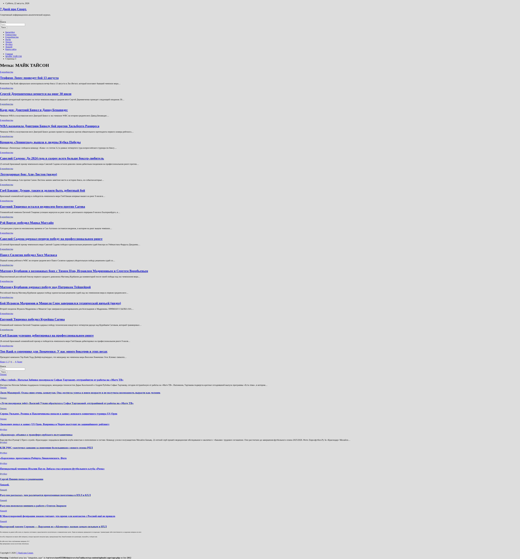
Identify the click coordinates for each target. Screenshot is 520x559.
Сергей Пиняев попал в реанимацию (21, 479)
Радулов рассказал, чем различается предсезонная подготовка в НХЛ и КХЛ (45, 495)
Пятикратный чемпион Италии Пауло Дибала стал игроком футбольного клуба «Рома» (52, 468)
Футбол (8, 44)
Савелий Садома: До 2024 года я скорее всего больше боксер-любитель (52, 158)
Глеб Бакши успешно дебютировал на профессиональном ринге (47, 335)
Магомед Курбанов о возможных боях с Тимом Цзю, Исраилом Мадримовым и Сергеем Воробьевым (74, 271)
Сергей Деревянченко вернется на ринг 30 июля (35, 94)
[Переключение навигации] (1, 20)
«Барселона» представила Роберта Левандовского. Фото (33, 458)
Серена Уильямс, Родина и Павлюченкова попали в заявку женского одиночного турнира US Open (58, 413)
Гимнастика (10, 34)
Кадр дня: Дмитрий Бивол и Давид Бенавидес (34, 110)
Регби (8, 39)
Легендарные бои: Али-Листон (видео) (28, 174)
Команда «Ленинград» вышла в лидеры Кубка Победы (40, 142)
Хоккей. (4, 484)
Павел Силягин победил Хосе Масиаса (28, 255)
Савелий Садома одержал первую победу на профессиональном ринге (51, 239)
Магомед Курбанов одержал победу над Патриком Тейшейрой (45, 287)
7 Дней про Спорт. (13, 9)
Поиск (3, 22)
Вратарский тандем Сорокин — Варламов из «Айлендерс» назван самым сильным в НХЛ (53, 526)
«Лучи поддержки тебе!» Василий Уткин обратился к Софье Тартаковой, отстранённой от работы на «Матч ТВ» (67, 403)
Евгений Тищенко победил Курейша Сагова (32, 319)
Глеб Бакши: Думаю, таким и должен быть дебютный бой (42, 190)
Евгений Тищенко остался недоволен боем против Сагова (42, 206)
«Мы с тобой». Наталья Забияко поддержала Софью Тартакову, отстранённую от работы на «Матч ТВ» (61, 379)
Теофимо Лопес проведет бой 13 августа (29, 78)
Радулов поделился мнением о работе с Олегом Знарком (33, 505)
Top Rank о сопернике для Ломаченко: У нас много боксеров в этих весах (53, 351)
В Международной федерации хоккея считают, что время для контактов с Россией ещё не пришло (57, 516)
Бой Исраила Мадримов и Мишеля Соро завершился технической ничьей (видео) (60, 303)
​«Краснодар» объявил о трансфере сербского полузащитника (36, 434)
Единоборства (12, 37)
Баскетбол (10, 32)
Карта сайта (10, 49)
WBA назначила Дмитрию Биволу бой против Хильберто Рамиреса (49, 126)
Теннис (8, 42)
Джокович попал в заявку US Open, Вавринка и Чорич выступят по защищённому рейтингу (55, 424)
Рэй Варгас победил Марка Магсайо (27, 222)
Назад (2, 362)
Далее (19, 362)
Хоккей (8, 47)
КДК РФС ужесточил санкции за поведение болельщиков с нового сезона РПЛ (46, 447)
